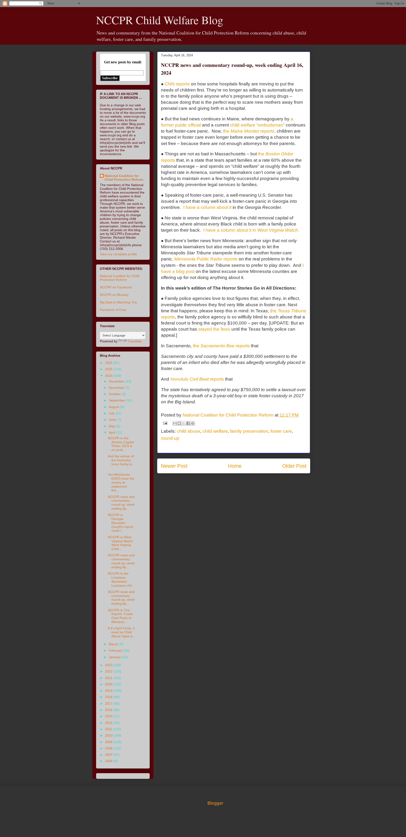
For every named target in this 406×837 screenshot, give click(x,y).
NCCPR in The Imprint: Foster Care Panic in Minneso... (120, 616)
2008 (109, 748)
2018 (109, 697)
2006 (109, 761)
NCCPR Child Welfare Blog (159, 19)
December (117, 381)
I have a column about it (207, 207)
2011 (109, 729)
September (117, 400)
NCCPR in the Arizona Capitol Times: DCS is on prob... (121, 444)
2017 (109, 703)
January (115, 657)
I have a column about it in (251, 230)
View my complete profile (118, 254)
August (114, 407)
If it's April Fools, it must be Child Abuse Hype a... (121, 632)
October (115, 394)
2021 (109, 678)
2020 (109, 684)
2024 (109, 376)
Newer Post (174, 466)
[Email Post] (164, 422)
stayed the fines (214, 329)
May (112, 426)
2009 (109, 742)
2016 (109, 710)
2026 (109, 363)
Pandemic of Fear (113, 310)
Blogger (215, 803)
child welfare (215, 431)
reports (197, 379)
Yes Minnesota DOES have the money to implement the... (121, 482)
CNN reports (177, 83)
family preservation (249, 431)
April (112, 432)
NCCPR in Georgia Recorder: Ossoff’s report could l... (120, 522)
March (114, 644)
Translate (135, 341)
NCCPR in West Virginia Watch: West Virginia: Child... (120, 543)
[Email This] (174, 423)
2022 (109, 671)
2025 (109, 369)
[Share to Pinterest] (192, 423)
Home (235, 466)
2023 (109, 665)
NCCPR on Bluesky (114, 295)
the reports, (249, 131)
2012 (109, 723)
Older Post (294, 466)
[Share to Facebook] (188, 423)
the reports (221, 345)
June (113, 419)
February (116, 650)
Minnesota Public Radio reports (206, 258)
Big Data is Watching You (118, 302)
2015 (109, 716)
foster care (281, 431)
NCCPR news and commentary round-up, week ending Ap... (121, 502)
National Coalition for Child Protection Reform (124, 177)
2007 (109, 755)
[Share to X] (183, 423)
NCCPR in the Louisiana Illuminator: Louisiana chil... (121, 579)
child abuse (188, 431)
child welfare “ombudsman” (257, 124)
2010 (109, 735)
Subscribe (110, 78)
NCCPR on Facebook (116, 287)
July (112, 413)
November (117, 388)
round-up (170, 438)
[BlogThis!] (179, 423)
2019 (109, 690)
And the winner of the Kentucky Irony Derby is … (121, 462)
